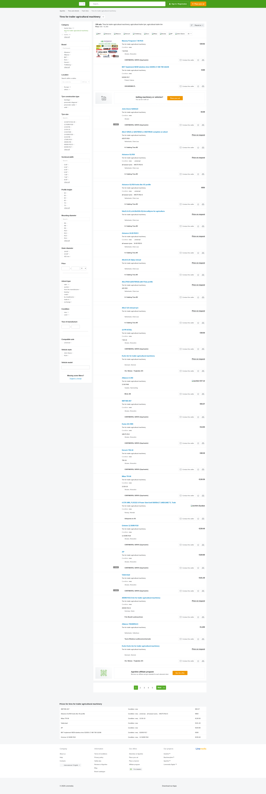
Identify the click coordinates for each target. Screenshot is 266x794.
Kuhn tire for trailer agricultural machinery (138, 356)
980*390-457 (126, 401)
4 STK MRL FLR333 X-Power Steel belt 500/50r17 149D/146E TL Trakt (149, 502)
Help (61, 757)
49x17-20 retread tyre (130, 308)
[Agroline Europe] (68, 4)
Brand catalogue (99, 771)
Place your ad (175, 98)
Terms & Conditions (100, 754)
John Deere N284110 (130, 109)
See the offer (180, 673)
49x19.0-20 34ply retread (131, 260)
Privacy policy (98, 757)
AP (123, 552)
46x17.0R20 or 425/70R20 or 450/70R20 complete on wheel (145, 132)
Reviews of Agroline (100, 764)
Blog (95, 768)
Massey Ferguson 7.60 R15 (132, 41)
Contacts (63, 761)
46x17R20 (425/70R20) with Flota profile (137, 282)
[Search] (91, 4)
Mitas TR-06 (126, 476)
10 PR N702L (127, 330)
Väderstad (126, 575)
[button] (198, 60)
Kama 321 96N (127, 424)
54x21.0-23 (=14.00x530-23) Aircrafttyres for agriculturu (143, 211)
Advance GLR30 (128, 154)
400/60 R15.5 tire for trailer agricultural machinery (141, 598)
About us (63, 754)
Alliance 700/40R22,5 (130, 624)
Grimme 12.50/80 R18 (130, 525)
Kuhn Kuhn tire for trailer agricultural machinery (140, 646)
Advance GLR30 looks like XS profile (136, 184)
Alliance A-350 (127, 378)
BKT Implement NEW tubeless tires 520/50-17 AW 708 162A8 (145, 67)
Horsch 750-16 (127, 450)
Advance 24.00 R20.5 (130, 233)
